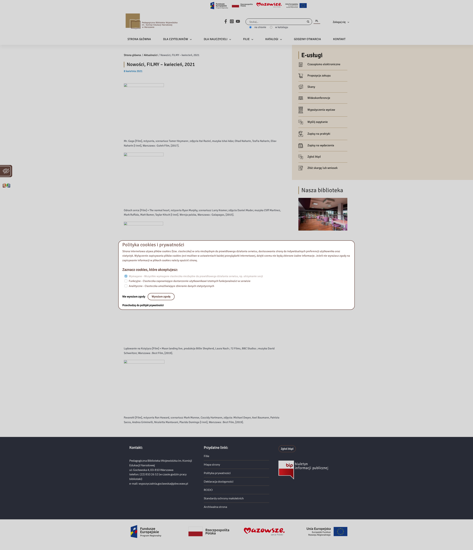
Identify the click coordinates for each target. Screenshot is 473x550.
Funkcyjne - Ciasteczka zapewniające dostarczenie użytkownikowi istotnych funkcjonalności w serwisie (190, 281)
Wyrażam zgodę (161, 296)
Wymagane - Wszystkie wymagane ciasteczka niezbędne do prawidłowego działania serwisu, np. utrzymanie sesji (196, 276)
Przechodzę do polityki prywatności (143, 305)
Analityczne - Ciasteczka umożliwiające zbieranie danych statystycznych (171, 286)
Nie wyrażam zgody (134, 296)
